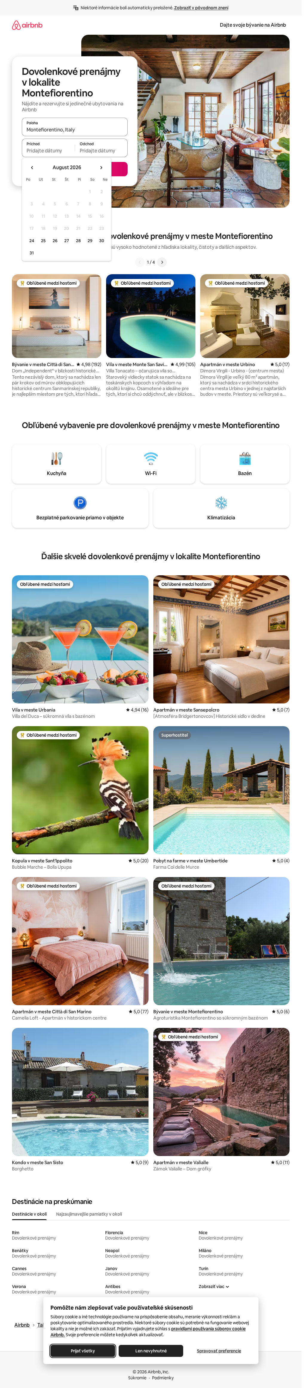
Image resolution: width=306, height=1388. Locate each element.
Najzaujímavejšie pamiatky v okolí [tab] (89, 1214)
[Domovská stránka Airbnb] (27, 25)
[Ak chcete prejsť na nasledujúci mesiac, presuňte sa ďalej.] (101, 167)
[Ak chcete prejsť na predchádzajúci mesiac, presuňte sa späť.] (32, 167)
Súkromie (137, 1378)
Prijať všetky (83, 1351)
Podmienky (163, 1378)
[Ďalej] (162, 262)
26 (55, 240)
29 (90, 240)
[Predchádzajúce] (140, 262)
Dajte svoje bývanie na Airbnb (253, 25)
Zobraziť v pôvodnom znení (201, 7)
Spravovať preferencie (219, 1351)
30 (101, 240)
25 (43, 240)
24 (31, 240)
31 (32, 253)
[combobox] (75, 129)
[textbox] (48, 150)
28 (78, 240)
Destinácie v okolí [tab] (29, 1214)
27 (66, 240)
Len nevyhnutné (150, 1351)
